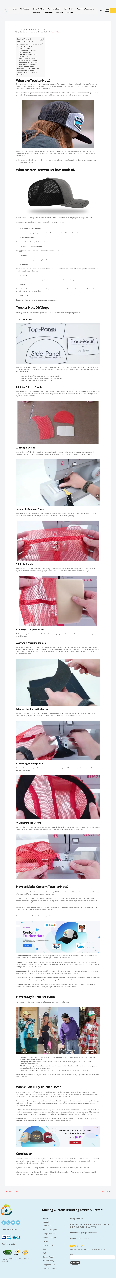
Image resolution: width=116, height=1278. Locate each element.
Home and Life (42, 32)
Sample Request (50, 1233)
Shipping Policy (49, 1264)
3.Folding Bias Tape (26, 52)
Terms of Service (50, 1268)
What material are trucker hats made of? (30, 44)
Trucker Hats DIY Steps (25, 46)
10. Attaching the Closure (28, 66)
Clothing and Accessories (28, 32)
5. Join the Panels (25, 56)
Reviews (46, 1241)
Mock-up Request (50, 1237)
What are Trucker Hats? (25, 42)
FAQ (44, 1253)
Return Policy (48, 1257)
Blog (17, 32)
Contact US (47, 1226)
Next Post (105, 1191)
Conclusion (21, 75)
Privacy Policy (48, 1261)
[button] (101, 10)
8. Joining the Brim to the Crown (29, 62)
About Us (59, 12)
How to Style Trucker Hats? (26, 70)
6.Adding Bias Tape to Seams (28, 58)
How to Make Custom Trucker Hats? (29, 68)
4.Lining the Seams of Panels (28, 54)
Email (71, 1254)
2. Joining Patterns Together (28, 50)
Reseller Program (50, 1229)
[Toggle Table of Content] (41, 39)
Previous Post (12, 1191)
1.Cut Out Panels (25, 48)
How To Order (48, 1245)
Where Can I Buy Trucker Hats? (27, 72)
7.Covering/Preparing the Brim (29, 60)
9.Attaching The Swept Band (28, 64)
